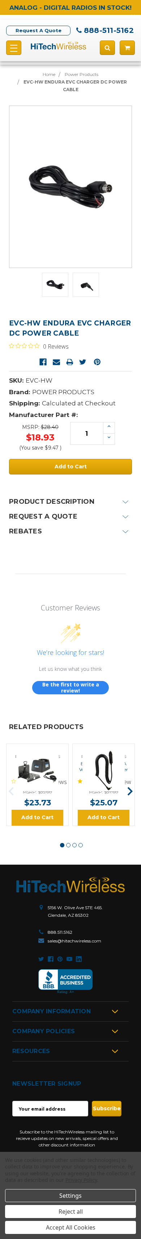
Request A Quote (38, 30)
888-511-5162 (109, 30)
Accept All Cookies (70, 1227)
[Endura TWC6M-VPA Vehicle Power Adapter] (103, 750)
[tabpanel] (37, 785)
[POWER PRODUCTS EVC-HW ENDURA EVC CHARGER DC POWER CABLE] (55, 285)
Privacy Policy (81, 1179)
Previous (11, 791)
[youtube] (69, 959)
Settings (70, 1196)
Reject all (71, 1211)
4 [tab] (80, 845)
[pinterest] (60, 959)
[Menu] (13, 48)
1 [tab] (62, 845)
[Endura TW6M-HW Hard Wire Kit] (37, 750)
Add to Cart (37, 817)
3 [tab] (74, 845)
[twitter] (41, 959)
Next (130, 791)
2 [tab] (68, 845)
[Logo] (70, 885)
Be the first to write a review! (70, 687)
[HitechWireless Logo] (58, 45)
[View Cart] (127, 48)
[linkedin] (79, 959)
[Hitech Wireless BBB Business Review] (65, 981)
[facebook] (51, 959)
